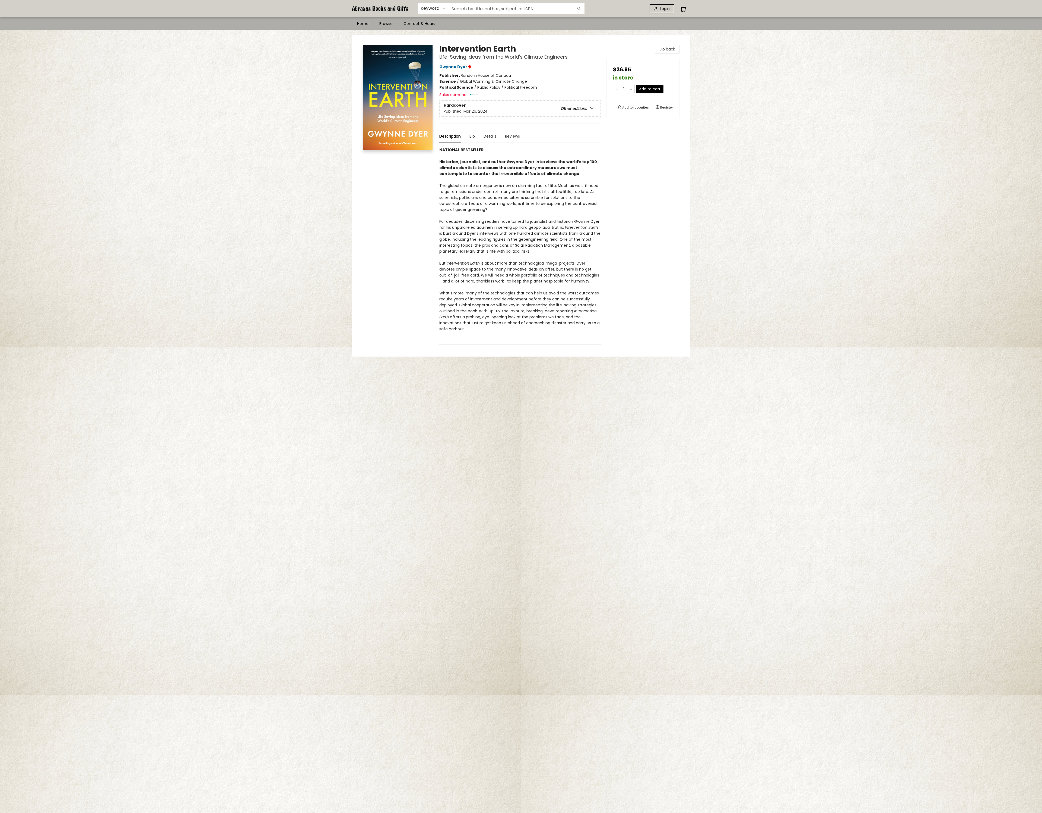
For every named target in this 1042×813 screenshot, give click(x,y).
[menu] (521, 23)
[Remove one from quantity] (616, 89)
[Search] (579, 8)
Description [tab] (450, 136)
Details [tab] (490, 136)
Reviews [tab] (512, 136)
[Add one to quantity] (631, 89)
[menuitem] (363, 23)
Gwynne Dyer (453, 66)
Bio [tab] (472, 136)
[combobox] (433, 8)
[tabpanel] (520, 246)
